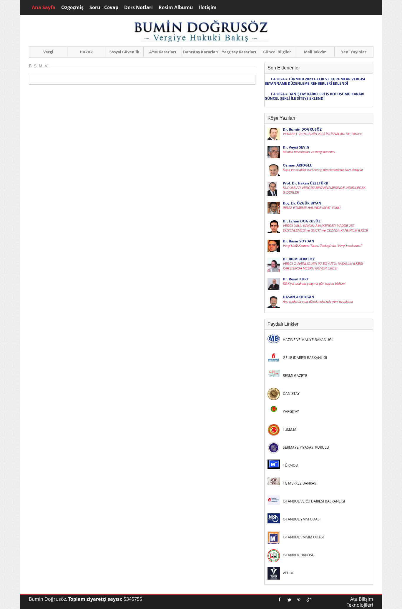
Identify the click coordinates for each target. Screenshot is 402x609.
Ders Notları (138, 7)
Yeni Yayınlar (353, 51)
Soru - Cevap (103, 7)
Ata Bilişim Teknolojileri (360, 602)
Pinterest (298, 600)
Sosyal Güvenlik (124, 51)
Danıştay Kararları (200, 51)
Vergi (48, 51)
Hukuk (86, 51)
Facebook (280, 600)
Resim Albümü (176, 7)
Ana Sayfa (43, 7)
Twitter (289, 600)
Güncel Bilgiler (277, 51)
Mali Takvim (315, 51)
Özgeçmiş (72, 7)
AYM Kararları (162, 51)
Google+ (308, 600)
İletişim (208, 7)
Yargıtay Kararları (239, 51)
